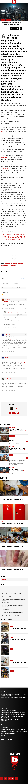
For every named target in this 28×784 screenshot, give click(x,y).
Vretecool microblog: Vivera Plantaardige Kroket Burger (13, 714)
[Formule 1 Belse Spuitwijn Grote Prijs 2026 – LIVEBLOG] (5, 672)
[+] (19, 287)
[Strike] (7, 287)
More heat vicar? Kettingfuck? (7, 746)
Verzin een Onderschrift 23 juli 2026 (18, 628)
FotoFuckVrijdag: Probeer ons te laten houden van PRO (13, 744)
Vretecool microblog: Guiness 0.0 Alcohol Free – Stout (13, 712)
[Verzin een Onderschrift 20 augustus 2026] (14, 512)
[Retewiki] (16, 778)
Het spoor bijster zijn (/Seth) (7, 700)
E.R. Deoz (7, 334)
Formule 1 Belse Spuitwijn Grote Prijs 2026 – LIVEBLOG (18, 673)
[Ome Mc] (12, 408)
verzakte (5, 168)
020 (5, 263)
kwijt (2, 131)
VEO (3, 498)
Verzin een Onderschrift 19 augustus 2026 (12, 546)
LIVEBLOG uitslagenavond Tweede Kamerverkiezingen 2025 (13, 729)
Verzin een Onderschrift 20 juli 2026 (18, 662)
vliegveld (4, 157)
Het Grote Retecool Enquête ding (17, 448)
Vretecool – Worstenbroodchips (8, 710)
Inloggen (24, 278)
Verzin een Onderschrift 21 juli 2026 (17, 651)
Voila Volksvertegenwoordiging (8, 733)
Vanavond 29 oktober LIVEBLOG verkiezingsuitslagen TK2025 (14, 731)
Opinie (3, 19)
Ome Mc (16, 408)
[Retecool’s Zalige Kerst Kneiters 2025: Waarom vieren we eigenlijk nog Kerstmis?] (4, 438)
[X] (14, 28)
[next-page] (4, 680)
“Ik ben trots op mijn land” (15, 429)
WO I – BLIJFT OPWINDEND (6, 702)
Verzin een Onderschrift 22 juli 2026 (18, 639)
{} (17, 287)
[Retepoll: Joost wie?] (4, 470)
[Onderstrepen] (6, 287)
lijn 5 (17, 238)
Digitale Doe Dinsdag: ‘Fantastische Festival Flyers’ (12, 742)
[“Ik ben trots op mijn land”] (4, 430)
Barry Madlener (13, 457)
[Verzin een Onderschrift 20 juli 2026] (5, 661)
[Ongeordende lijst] (11, 287)
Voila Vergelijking (5, 735)
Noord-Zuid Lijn (13, 265)
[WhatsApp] (21, 28)
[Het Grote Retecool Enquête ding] (4, 449)
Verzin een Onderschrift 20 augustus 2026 (12, 523)
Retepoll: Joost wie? (14, 469)
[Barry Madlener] (4, 457)
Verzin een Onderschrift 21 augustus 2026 (12, 500)
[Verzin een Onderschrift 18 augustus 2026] (14, 558)
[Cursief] (4, 287)
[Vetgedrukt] (2, 287)
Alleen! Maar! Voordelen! (12, 263)
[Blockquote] (12, 287)
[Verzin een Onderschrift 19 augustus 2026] (14, 535)
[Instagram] (13, 413)
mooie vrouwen (21, 362)
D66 (8, 265)
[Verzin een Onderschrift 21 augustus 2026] (14, 488)
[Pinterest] (17, 28)
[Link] (16, 287)
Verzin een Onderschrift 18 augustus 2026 (12, 570)
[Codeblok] (14, 287)
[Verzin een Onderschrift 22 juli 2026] (5, 638)
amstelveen (20, 263)
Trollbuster (7, 299)
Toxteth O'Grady (12, 430)
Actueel (12, 446)
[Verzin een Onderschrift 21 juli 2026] (5, 650)
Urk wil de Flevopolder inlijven (8, 704)
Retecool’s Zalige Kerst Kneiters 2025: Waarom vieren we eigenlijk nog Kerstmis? (18, 439)
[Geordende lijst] (9, 287)
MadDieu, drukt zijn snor (13, 312)
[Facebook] (11, 28)
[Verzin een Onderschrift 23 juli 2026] (5, 627)
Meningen (8, 19)
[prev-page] (2, 680)
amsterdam (4, 265)
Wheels (12, 671)
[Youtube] (18, 413)
